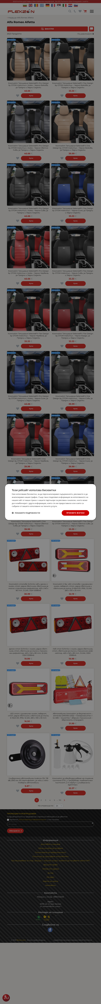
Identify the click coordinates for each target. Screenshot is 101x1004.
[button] (26, 513)
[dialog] (50, 502)
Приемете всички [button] (75, 513)
